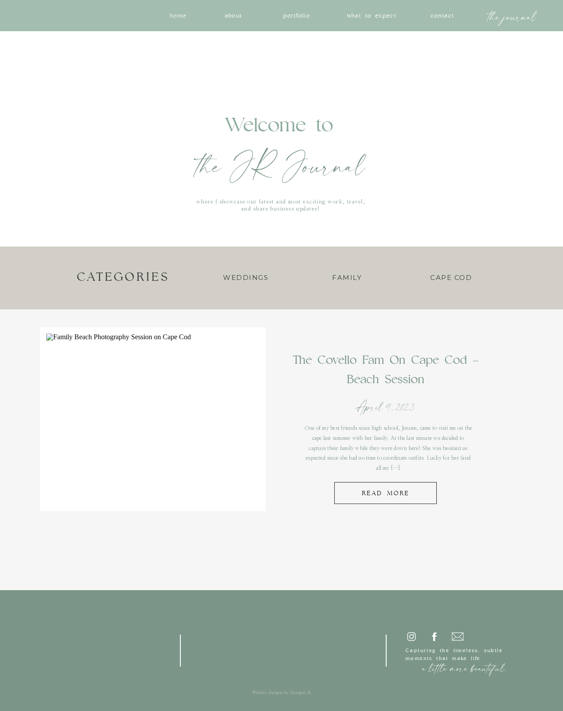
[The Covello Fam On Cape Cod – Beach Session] (152, 419)
